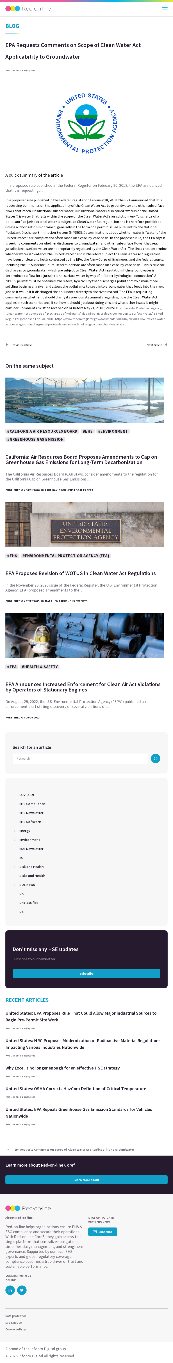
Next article (154, 345)
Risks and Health (32, 875)
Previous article (21, 345)
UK (21, 893)
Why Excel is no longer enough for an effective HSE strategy (62, 1068)
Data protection (16, 1316)
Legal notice (13, 1323)
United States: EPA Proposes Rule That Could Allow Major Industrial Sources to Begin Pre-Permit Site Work (81, 1016)
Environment (29, 839)
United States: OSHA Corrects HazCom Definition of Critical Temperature (75, 1088)
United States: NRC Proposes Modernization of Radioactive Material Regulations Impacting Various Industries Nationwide (83, 1044)
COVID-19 (26, 794)
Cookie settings (16, 1329)
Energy (24, 830)
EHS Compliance (32, 803)
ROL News (27, 884)
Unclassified (29, 902)
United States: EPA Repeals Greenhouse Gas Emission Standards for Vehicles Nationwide (78, 1112)
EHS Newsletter (31, 812)
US (21, 911)
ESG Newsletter (31, 848)
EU (21, 857)
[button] (161, 1350)
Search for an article (32, 747)
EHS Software (30, 821)
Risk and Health (31, 866)
